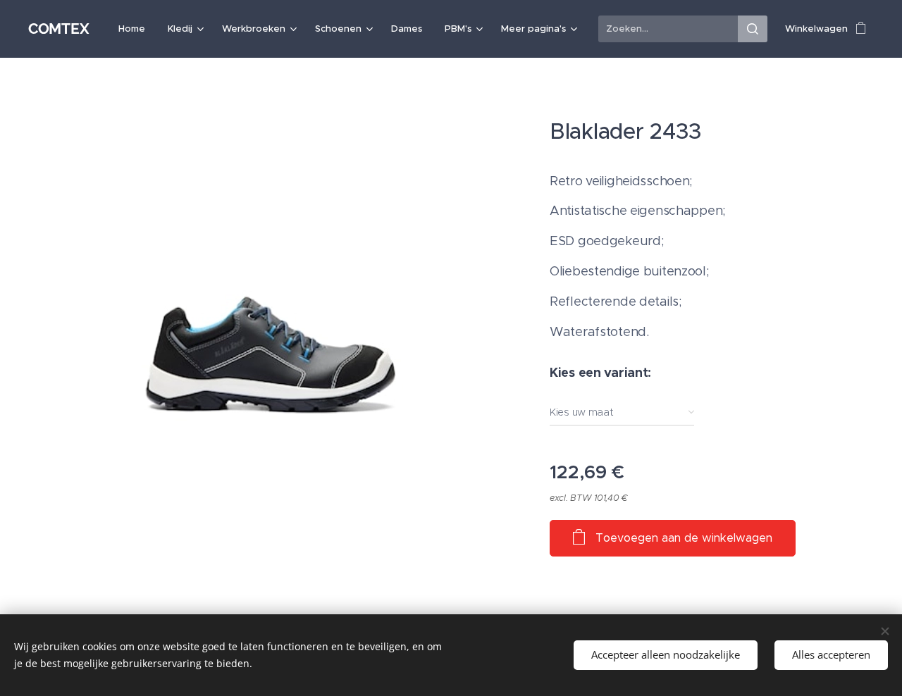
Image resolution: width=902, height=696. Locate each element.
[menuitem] (135, 28)
